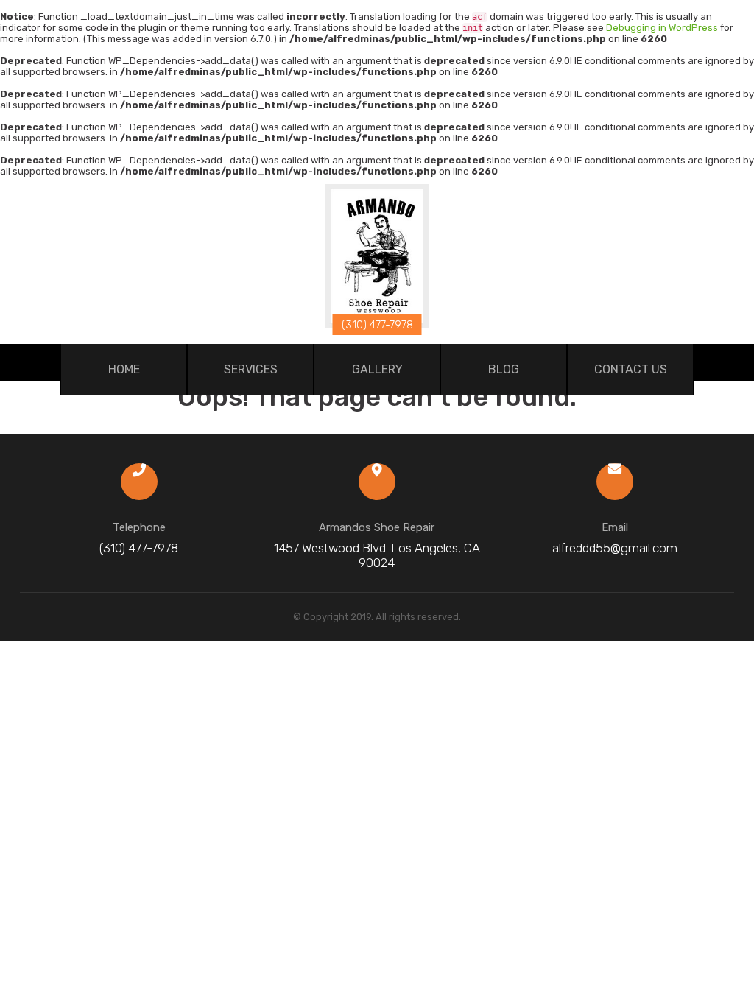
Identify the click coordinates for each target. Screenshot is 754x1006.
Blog (503, 369)
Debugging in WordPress (662, 27)
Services (251, 369)
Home (124, 369)
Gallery (377, 369)
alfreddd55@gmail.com (614, 548)
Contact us (630, 369)
